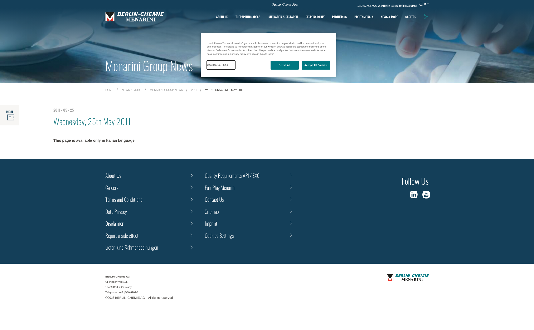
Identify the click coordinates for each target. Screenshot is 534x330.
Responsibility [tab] (315, 16)
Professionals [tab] (363, 16)
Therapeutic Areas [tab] (248, 16)
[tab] (283, 16)
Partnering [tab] (339, 16)
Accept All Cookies (315, 65)
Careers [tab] (410, 16)
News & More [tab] (389, 16)
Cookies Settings (217, 64)
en (425, 4)
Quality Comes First (285, 4)
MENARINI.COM (388, 6)
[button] (425, 16)
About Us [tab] (222, 16)
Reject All (284, 65)
